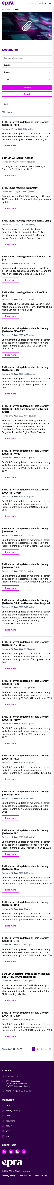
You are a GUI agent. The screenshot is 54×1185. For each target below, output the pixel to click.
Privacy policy (8, 1176)
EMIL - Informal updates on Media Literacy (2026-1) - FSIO (25, 682)
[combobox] (27, 65)
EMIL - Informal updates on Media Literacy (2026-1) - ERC (25, 832)
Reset (27, 94)
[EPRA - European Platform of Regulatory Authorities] (8, 3)
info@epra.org (12, 1076)
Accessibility (40, 1176)
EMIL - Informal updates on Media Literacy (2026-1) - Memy (25, 718)
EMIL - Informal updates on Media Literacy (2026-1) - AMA (25, 868)
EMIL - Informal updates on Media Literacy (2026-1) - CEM (25, 566)
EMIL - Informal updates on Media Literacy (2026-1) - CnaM (25, 1014)
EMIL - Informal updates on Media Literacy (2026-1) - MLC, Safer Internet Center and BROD (25, 409)
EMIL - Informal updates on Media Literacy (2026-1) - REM (25, 123)
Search (27, 87)
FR (45, 3)
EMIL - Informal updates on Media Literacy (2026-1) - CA (25, 530)
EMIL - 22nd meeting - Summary (19, 188)
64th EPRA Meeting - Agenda (17, 158)
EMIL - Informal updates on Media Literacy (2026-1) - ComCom (25, 643)
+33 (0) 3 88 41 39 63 (21, 1091)
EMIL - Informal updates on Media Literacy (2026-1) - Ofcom (25, 491)
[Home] (3, 9)
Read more (10, 145)
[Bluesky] (11, 1151)
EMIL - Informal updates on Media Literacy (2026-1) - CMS (25, 939)
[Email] (24, 1151)
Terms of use (24, 1176)
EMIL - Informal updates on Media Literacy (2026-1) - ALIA (25, 757)
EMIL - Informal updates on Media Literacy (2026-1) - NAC (25, 368)
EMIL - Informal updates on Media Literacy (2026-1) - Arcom (25, 793)
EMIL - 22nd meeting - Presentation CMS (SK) (24, 294)
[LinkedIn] (4, 1151)
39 (50, 1049)
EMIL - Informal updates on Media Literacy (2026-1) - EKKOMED (25, 330)
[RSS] (17, 1151)
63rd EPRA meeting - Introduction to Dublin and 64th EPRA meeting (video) (26, 975)
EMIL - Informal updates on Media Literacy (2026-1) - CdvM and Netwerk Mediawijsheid (26, 602)
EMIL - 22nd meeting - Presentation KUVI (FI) (26, 220)
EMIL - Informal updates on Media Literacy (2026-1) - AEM (25, 903)
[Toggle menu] (50, 3)
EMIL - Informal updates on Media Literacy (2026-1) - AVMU (25, 452)
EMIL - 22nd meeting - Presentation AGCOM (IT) (26, 258)
